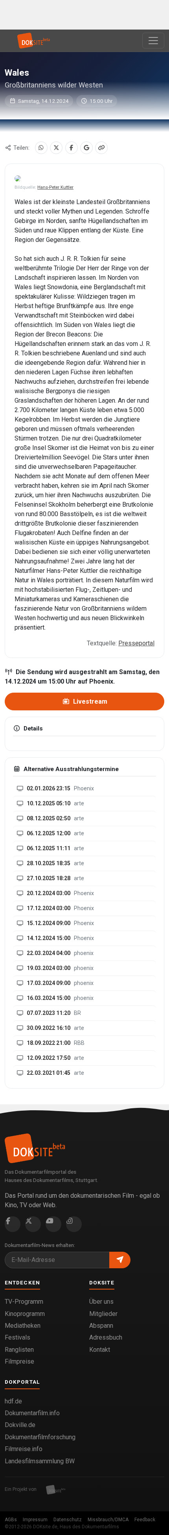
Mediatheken (22, 1325)
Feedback (144, 1519)
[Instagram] (74, 1224)
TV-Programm (24, 1301)
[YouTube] (53, 1224)
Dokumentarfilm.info (32, 1413)
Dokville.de (20, 1425)
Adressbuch (105, 1337)
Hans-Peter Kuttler (55, 187)
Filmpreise (19, 1361)
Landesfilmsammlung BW (40, 1461)
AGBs (11, 1519)
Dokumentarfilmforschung (40, 1437)
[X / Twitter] (56, 147)
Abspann (101, 1325)
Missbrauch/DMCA (108, 1519)
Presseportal (136, 643)
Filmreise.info (23, 1449)
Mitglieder (103, 1314)
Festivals (17, 1337)
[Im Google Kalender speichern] (86, 147)
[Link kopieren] (101, 147)
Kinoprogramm (25, 1314)
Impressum (35, 1519)
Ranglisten (19, 1349)
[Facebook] (71, 147)
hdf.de (13, 1401)
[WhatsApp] (41, 147)
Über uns (101, 1301)
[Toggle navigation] (153, 40)
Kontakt (99, 1349)
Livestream (89, 701)
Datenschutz (67, 1519)
